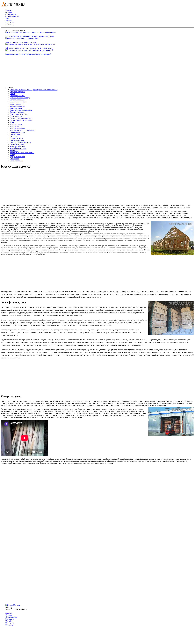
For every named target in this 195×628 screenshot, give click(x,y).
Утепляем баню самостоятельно (22, 153)
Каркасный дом (16, 116)
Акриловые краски (17, 92)
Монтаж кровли (16, 124)
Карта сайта (10, 22)
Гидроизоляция (16, 108)
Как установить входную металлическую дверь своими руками (29, 36)
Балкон (12, 94)
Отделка (8, 12)
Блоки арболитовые (17, 96)
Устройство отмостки (18, 149)
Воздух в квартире (17, 104)
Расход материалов (17, 145)
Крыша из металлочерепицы (21, 120)
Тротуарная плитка (17, 147)
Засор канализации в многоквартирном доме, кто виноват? (28, 54)
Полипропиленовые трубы (20, 142)
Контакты (9, 25)
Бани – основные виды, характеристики (20, 42)
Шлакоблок (14, 159)
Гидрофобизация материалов (21, 110)
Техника (8, 20)
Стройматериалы (12, 16)
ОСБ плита (14, 136)
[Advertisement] (73, 71)
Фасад (12, 155)
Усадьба (8, 621)
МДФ (12, 122)
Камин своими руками (18, 114)
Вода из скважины (17, 100)
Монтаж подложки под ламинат (22, 130)
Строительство (11, 14)
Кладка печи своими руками (21, 118)
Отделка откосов (16, 138)
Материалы (9, 619)
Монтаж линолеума (17, 128)
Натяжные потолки (17, 132)
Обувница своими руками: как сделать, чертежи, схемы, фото (29, 48)
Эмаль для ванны (16, 161)
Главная (8, 10)
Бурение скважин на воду (20, 98)
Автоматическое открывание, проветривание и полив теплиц (34, 90)
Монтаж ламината (17, 126)
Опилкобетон (15, 134)
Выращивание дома (17, 106)
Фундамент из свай (17, 157)
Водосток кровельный (18, 102)
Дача (7, 18)
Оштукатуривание (17, 140)
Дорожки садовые (17, 112)
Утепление (14, 151)
